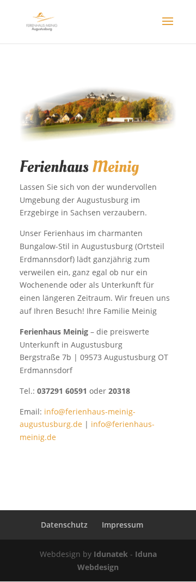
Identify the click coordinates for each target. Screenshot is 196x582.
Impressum (122, 524)
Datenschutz (64, 524)
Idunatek (111, 554)
